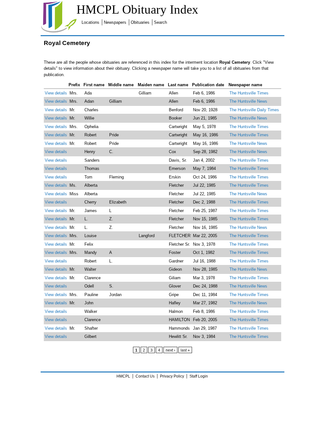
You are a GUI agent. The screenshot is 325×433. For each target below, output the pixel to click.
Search (160, 22)
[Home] (58, 31)
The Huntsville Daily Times (254, 109)
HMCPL (123, 376)
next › (170, 350)
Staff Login (198, 376)
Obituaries (140, 22)
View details (56, 93)
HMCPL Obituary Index (137, 9)
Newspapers (115, 22)
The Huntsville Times (249, 93)
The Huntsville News (248, 101)
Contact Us (145, 376)
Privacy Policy (172, 376)
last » (185, 350)
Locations (90, 22)
